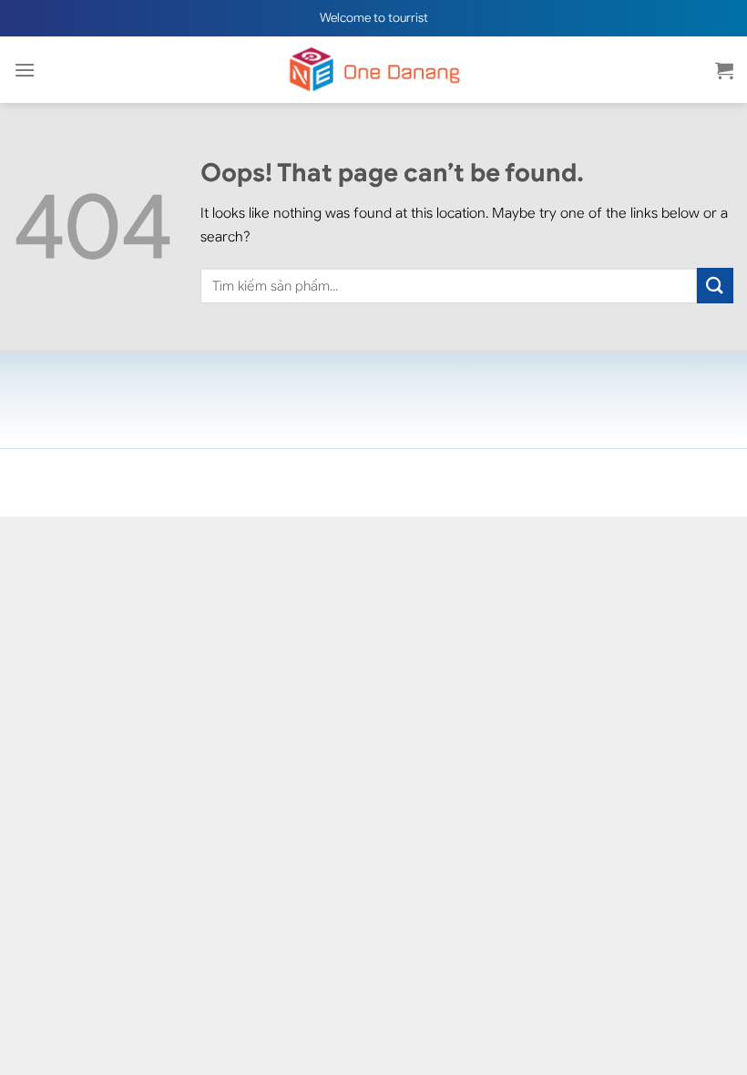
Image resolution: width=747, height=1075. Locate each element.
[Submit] (715, 285)
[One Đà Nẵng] (373, 69)
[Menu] (25, 69)
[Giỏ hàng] (724, 70)
